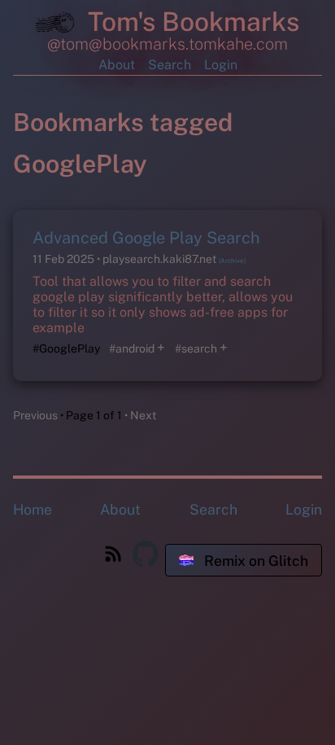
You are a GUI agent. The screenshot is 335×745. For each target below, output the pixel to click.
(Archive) (232, 260)
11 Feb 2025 (65, 258)
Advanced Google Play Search (146, 238)
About (116, 64)
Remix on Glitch (254, 560)
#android (131, 348)
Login (220, 64)
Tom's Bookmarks (190, 22)
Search (169, 64)
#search (196, 348)
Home (32, 509)
